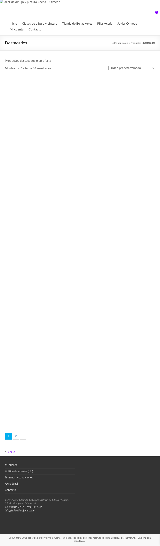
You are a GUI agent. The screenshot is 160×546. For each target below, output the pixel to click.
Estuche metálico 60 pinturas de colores (130, 245)
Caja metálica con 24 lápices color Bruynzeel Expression (29, 206)
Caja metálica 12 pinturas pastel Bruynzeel (80, 166)
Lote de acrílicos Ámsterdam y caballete (30, 364)
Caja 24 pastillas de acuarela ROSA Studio (80, 127)
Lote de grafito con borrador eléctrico (130, 364)
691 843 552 (34, 507)
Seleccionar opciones (130, 224)
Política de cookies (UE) (19, 471)
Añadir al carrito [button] (30, 106)
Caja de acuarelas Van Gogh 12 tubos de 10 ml (30, 166)
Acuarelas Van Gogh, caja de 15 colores (29, 87)
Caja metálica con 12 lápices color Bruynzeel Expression (130, 166)
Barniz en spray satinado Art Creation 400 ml (30, 127)
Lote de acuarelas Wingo (80, 358)
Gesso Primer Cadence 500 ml (30, 321)
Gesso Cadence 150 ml (80, 279)
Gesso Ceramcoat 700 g (130, 279)
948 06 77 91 (17, 507)
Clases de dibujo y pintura (39, 23)
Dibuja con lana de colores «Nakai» (30, 245)
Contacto (34, 29)
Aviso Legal (11, 484)
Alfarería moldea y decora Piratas (80, 83)
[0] (154, 14)
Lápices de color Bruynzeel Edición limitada (130, 324)
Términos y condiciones (19, 477)
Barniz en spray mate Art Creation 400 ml (130, 87)
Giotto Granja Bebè (80, 319)
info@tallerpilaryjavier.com (20, 510)
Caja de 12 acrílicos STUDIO (130, 121)
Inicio (13, 23)
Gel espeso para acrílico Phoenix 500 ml (30, 285)
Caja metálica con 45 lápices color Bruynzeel (80, 206)
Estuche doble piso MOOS (80, 240)
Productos (136, 43)
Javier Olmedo (127, 23)
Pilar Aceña (105, 23)
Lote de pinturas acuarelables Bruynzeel (30, 403)
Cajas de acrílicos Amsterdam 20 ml (130, 206)
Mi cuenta (17, 29)
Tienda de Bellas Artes (77, 23)
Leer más (88, 287)
